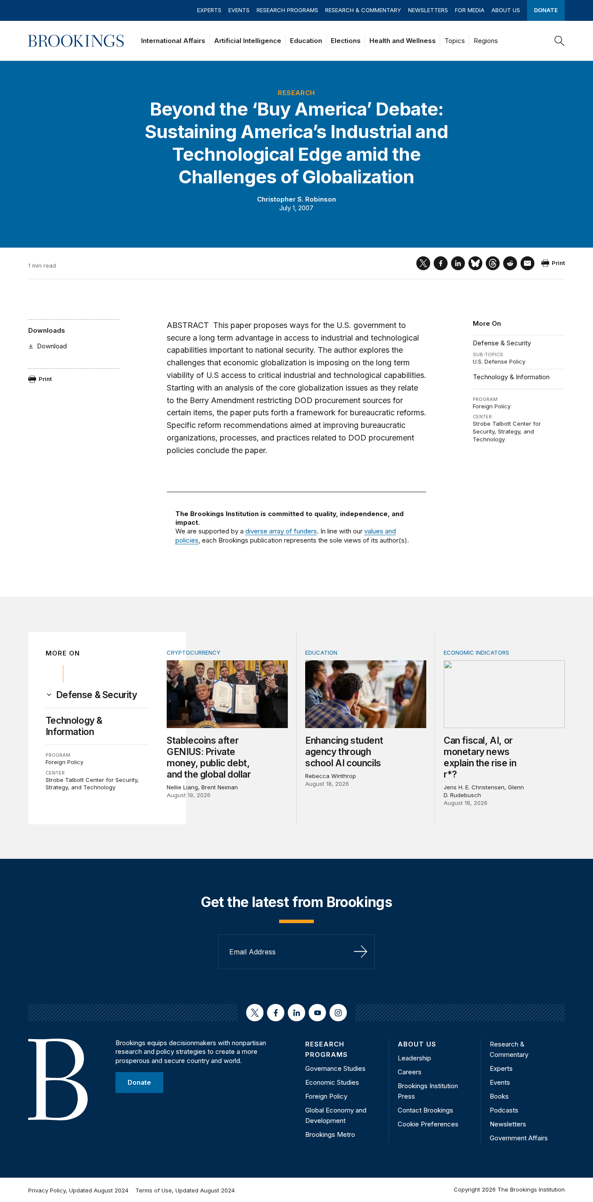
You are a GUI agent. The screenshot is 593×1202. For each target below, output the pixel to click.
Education (306, 40)
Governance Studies (335, 1068)
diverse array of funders (281, 531)
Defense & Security (502, 343)
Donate (546, 10)
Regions (486, 40)
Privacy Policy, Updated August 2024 (78, 1190)
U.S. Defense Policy (499, 361)
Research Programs (287, 10)
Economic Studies (332, 1082)
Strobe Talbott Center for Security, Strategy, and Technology (507, 431)
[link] (96, 695)
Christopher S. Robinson (296, 199)
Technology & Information (511, 377)
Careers (410, 1072)
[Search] (559, 41)
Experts (209, 10)
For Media (469, 10)
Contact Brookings (425, 1110)
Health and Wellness (402, 40)
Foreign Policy (492, 406)
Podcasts (504, 1110)
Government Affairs (519, 1138)
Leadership (414, 1058)
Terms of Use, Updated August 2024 (185, 1190)
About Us (505, 10)
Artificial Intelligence (247, 40)
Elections (346, 40)
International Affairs (173, 40)
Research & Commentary (363, 10)
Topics (455, 40)
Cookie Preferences (428, 1124)
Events (239, 10)
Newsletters (428, 10)
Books (499, 1096)
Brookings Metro (330, 1134)
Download (52, 346)
